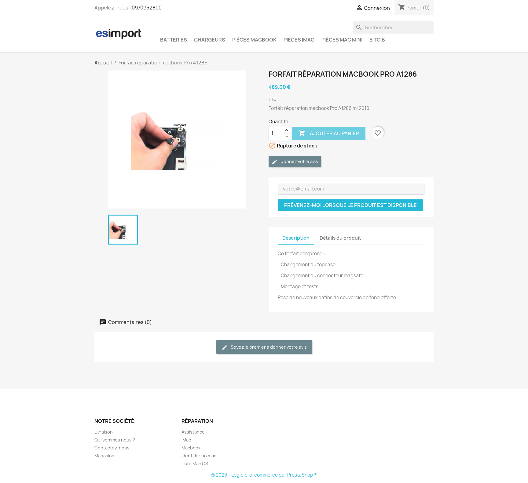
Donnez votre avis (299, 161)
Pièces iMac (299, 39)
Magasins (104, 456)
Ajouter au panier (329, 133)
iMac (186, 440)
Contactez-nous (112, 448)
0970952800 (147, 7)
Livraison (103, 432)
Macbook (191, 448)
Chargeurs (209, 39)
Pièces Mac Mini (341, 39)
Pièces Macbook (254, 39)
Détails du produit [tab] (340, 238)
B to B (377, 39)
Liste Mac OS (195, 464)
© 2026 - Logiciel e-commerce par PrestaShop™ (264, 475)
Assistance (193, 432)
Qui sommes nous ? (114, 440)
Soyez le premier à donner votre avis (268, 347)
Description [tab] (296, 238)
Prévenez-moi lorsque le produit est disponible (350, 205)
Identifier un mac (199, 456)
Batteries (173, 39)
